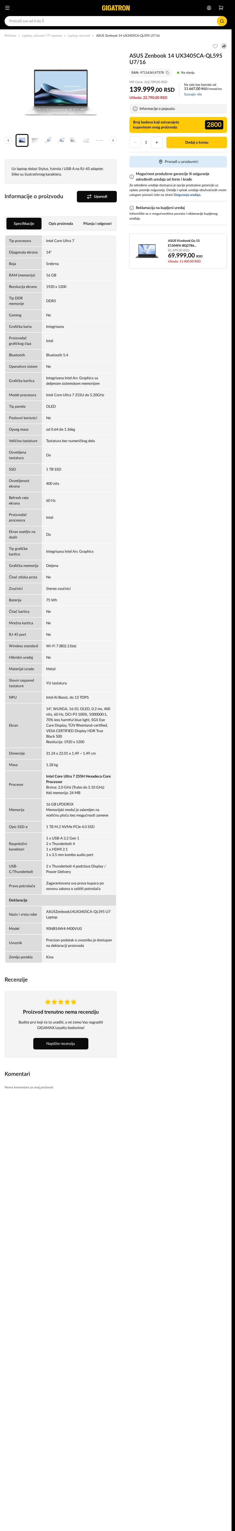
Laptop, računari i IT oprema (42, 35)
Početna (10, 35)
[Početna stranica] (116, 8)
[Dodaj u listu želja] (215, 46)
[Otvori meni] (7, 7)
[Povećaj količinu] (157, 142)
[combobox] (116, 21)
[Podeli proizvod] (224, 46)
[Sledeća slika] (113, 140)
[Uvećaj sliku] (61, 92)
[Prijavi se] (209, 8)
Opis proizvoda (61, 224)
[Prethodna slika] (8, 140)
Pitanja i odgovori (97, 224)
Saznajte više (193, 94)
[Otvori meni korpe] (221, 7)
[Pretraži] (222, 21)
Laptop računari (79, 35)
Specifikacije (24, 224)
